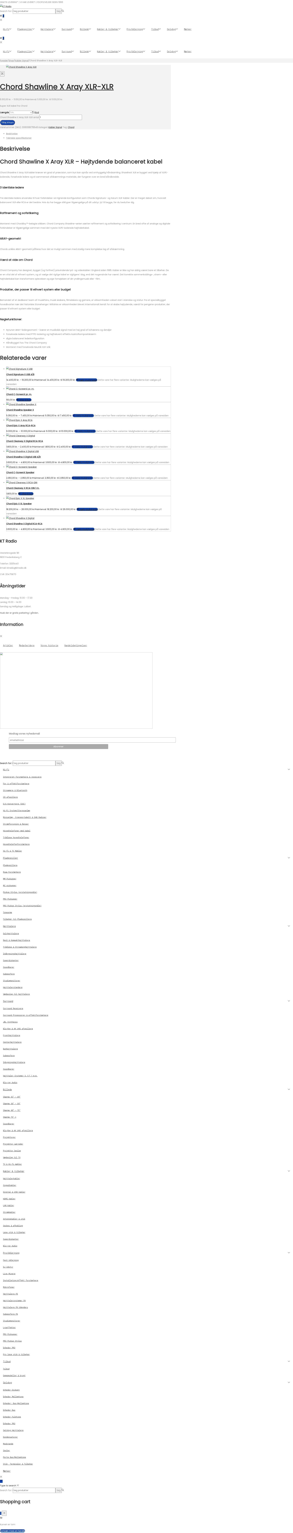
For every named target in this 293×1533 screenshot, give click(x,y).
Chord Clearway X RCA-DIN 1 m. (22, 488)
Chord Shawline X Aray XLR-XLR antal (19, 117)
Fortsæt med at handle (12, 1530)
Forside (3, 60)
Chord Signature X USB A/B (20, 374)
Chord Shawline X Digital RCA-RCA (24, 523)
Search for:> (6, 11)
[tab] (88, 134)
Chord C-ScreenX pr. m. (19, 394)
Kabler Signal (21, 60)
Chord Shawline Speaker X (20, 409)
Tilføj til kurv (7, 122)
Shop (11, 60)
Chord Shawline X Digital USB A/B (23, 456)
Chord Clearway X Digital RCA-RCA (24, 441)
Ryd (37, 112)
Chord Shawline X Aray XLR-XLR (57, 87)
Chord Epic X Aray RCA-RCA (20, 425)
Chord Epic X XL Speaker (19, 503)
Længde (4, 112)
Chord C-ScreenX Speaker (20, 472)
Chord (71, 127)
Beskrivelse (12, 133)
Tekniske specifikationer (19, 137)
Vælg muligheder (88, 379)
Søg (59, 11)
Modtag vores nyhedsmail (24, 733)
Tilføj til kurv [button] (25, 399)
